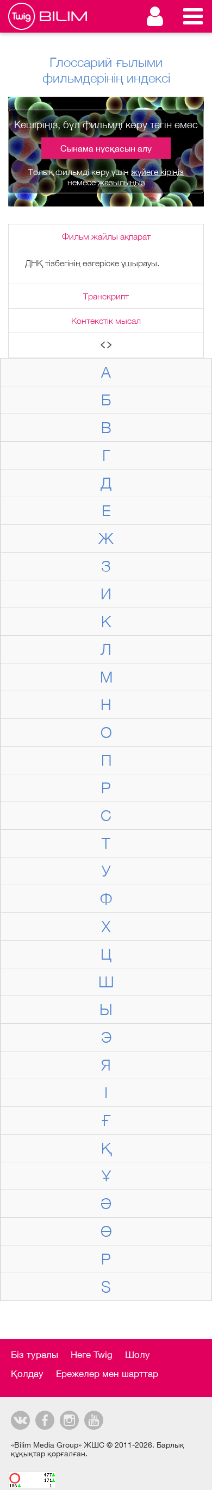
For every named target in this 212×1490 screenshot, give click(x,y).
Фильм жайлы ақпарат (106, 236)
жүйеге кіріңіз (157, 172)
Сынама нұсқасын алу (106, 148)
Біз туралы (34, 1354)
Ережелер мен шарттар (107, 1373)
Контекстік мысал (106, 320)
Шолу (137, 1354)
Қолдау (27, 1373)
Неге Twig (92, 1354)
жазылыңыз (121, 182)
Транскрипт (106, 296)
